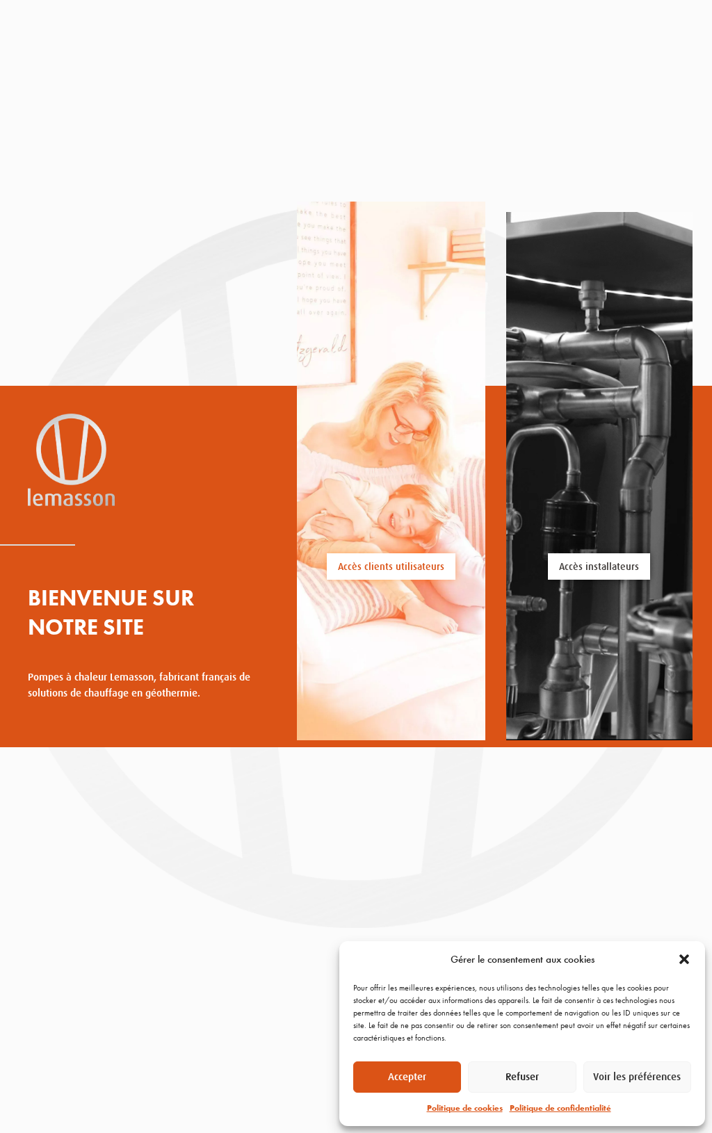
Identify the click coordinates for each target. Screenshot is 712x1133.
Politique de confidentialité (560, 1108)
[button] (684, 959)
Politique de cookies (465, 1108)
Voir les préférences (637, 1076)
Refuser (522, 1076)
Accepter (407, 1076)
